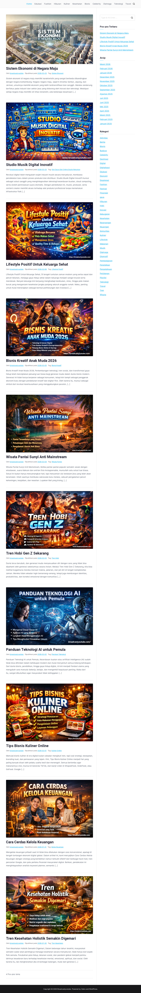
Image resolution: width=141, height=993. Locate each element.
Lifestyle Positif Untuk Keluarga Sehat (37, 264)
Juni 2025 (104, 102)
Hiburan (57, 4)
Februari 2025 (106, 119)
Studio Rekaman (74, 169)
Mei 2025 (104, 107)
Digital (103, 163)
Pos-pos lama (14, 974)
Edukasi (38, 4)
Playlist (103, 278)
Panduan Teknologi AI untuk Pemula (36, 649)
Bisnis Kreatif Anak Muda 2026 (31, 361)
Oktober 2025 (106, 85)
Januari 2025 (106, 124)
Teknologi (118, 4)
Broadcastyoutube (64, 989)
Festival (103, 189)
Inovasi (103, 210)
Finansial (104, 193)
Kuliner (67, 4)
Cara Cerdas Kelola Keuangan (30, 842)
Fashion (47, 4)
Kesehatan (77, 4)
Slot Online (64, 169)
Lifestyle (104, 240)
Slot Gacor (55, 169)
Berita (102, 142)
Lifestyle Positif (57, 269)
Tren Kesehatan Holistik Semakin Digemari (41, 938)
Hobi (102, 206)
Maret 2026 (105, 64)
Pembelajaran (106, 261)
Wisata (103, 295)
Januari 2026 (106, 73)
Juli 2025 (104, 98)
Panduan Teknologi (59, 654)
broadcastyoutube (17, 73)
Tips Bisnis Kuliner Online (27, 746)
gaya (102, 197)
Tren (102, 290)
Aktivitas (104, 138)
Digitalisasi (105, 168)
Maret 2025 (105, 115)
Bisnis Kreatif (56, 365)
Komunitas (104, 231)
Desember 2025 (107, 77)
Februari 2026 (106, 69)
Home (29, 4)
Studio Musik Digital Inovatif (29, 165)
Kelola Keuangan (57, 847)
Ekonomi (104, 176)
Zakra (83, 989)
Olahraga (107, 4)
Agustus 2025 (106, 94)
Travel (128, 4)
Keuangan (104, 227)
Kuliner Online (57, 751)
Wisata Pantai (57, 462)
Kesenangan (105, 223)
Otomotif (104, 256)
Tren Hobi (55, 558)
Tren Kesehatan (57, 943)
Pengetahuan (106, 269)
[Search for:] (117, 17)
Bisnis (87, 4)
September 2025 (107, 90)
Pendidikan (105, 265)
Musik (102, 248)
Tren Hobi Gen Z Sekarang (27, 553)
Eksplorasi (104, 180)
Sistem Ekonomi (57, 73)
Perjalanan (104, 273)
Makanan (104, 244)
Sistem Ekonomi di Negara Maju (32, 68)
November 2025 (107, 81)
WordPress (93, 989)
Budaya (103, 151)
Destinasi (104, 159)
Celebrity (97, 4)
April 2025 (104, 111)
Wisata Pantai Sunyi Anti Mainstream (36, 457)
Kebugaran (105, 214)
